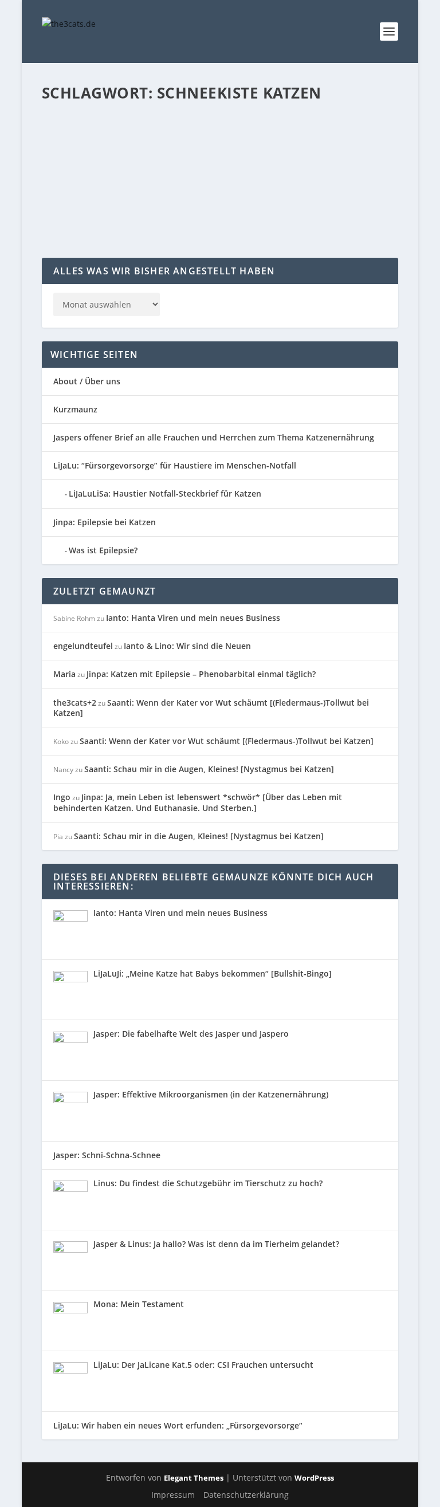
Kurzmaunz (75, 409)
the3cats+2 (74, 702)
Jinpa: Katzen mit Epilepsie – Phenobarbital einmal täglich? (201, 673)
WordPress (314, 1478)
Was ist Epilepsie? (103, 550)
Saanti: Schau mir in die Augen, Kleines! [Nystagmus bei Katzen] (209, 769)
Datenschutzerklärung (246, 1494)
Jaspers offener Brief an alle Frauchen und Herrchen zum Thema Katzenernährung (213, 437)
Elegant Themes (193, 1478)
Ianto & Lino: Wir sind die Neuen (187, 645)
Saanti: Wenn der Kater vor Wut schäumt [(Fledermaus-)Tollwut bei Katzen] (211, 707)
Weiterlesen (86, 216)
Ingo (61, 797)
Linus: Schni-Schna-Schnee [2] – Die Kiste (158, 126)
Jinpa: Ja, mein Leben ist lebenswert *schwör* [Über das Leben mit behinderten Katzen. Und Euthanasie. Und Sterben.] (197, 802)
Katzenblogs (176, 144)
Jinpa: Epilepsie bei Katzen (104, 522)
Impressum (173, 1494)
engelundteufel (83, 645)
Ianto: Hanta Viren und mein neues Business (193, 617)
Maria (64, 673)
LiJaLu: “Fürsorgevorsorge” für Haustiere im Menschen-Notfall (174, 465)
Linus (207, 144)
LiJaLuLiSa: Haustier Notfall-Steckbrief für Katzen (165, 493)
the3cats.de (85, 144)
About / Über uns (86, 381)
